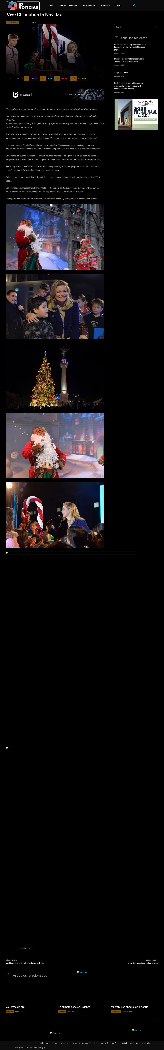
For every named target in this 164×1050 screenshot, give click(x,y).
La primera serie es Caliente (74, 1007)
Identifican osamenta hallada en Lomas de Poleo (25, 963)
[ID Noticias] (23, 5)
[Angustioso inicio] (154, 74)
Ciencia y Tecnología (101, 1043)
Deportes (9, 1011)
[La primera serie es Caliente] (82, 993)
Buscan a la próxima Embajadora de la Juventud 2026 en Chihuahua (129, 60)
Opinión (114, 1043)
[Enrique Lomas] (12, 953)
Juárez (47, 1043)
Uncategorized (12, 22)
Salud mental (134, 1043)
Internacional (65, 1043)
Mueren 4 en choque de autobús (129, 1007)
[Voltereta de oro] (29, 993)
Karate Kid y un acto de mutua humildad (142, 963)
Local (41, 1043)
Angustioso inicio (121, 72)
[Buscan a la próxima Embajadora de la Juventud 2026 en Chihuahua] (154, 61)
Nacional (55, 1043)
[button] (134, 6)
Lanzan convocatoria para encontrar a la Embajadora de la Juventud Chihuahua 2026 (130, 47)
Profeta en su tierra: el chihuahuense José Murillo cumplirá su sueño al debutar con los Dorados (129, 86)
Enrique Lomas (26, 948)
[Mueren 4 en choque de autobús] (134, 993)
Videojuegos (86, 1043)
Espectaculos (145, 1043)
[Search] (155, 27)
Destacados (115, 1011)
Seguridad (123, 1043)
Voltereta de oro (15, 1007)
